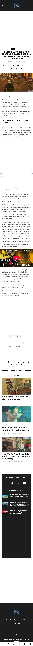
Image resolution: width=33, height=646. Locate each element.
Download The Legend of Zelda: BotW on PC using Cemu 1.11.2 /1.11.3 (19, 496)
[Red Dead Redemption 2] (5, 512)
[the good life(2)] (16, 386)
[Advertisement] (16, 27)
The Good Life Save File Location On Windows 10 (15, 429)
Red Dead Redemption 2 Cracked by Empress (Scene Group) (19, 511)
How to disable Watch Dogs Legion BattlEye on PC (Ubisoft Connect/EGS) (19, 504)
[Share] (3, 65)
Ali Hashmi (10, 61)
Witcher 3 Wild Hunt (15, 353)
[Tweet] (8, 65)
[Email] (23, 65)
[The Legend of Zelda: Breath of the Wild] (5, 496)
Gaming (13, 48)
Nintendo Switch (14, 339)
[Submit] (18, 65)
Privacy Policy (17, 623)
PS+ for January (14, 287)
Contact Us (16, 619)
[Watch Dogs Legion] (5, 504)
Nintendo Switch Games (16, 343)
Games (11, 336)
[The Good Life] (16, 444)
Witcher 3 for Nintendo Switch (17, 349)
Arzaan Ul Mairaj (6, 402)
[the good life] (16, 414)
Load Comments (16, 468)
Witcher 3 (19, 346)
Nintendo (18, 336)
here (10, 134)
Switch (11, 346)
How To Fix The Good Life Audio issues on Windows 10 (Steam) (16, 456)
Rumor (26, 343)
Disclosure (24, 619)
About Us (8, 619)
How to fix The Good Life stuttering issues (15, 397)
